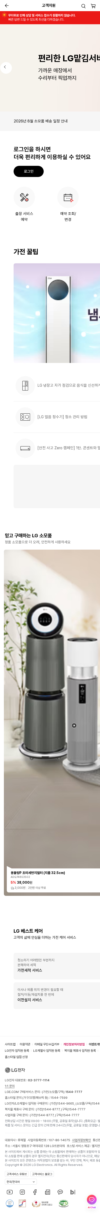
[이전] (6, 68)
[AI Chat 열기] (92, 1202)
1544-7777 (76, 1109)
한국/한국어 (13, 1182)
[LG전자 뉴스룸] (47, 1192)
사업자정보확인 (81, 1140)
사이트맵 (10, 1044)
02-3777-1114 (39, 1080)
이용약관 (25, 1044)
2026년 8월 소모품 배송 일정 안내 (41, 121)
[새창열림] (10, 1192)
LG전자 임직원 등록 (17, 1050)
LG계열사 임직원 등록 (46, 1050)
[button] (83, 6)
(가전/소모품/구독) (61, 1092)
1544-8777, (52, 1109)
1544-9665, (66, 1103)
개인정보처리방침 (74, 1044)
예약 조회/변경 (68, 216)
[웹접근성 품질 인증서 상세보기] (63, 1203)
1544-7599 (58, 1097)
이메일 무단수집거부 (46, 1044)
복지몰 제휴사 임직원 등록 (80, 1050)
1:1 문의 (10, 1086)
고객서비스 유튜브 (17, 1174)
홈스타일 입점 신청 (16, 1057)
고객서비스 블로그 (42, 1174)
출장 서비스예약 (24, 216)
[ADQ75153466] (74, 725)
